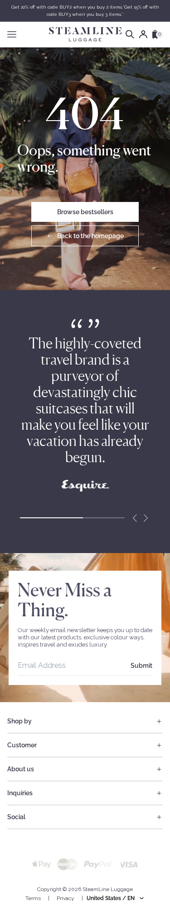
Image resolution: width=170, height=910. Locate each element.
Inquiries (20, 793)
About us (20, 769)
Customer (22, 745)
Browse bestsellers (85, 212)
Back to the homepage (90, 235)
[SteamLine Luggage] (85, 34)
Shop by (19, 721)
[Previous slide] (134, 517)
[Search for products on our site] (130, 34)
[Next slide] (145, 517)
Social (16, 817)
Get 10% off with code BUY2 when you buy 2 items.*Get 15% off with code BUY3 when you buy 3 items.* (85, 11)
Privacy (65, 898)
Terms (33, 898)
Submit (141, 665)
